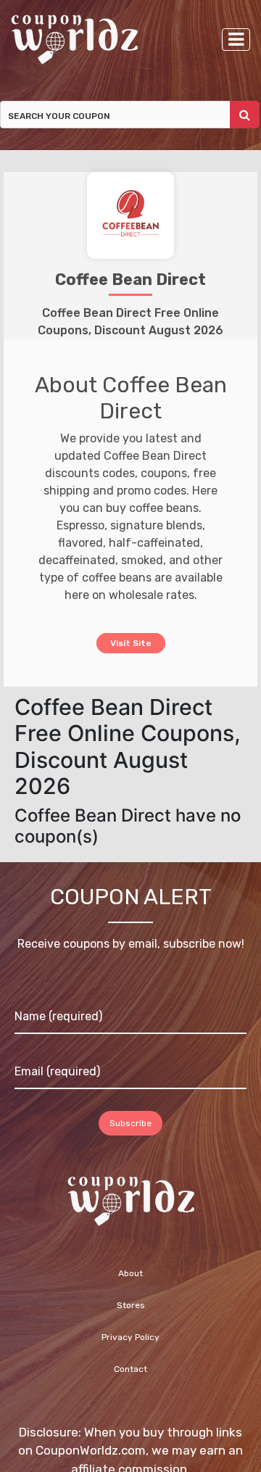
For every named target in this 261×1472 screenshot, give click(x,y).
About (130, 1273)
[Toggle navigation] (236, 39)
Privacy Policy (131, 1337)
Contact (130, 1369)
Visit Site (130, 642)
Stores (131, 1305)
